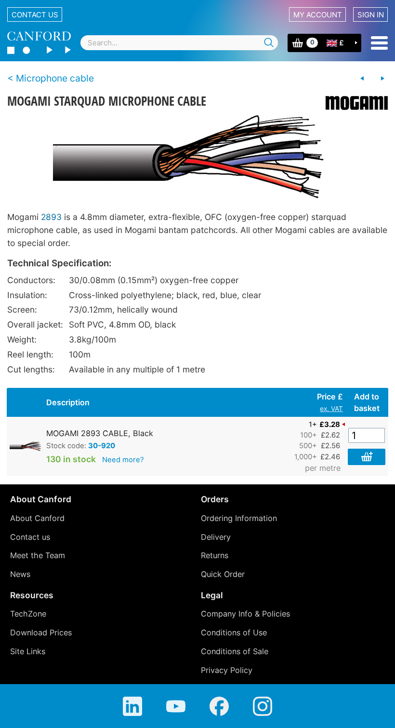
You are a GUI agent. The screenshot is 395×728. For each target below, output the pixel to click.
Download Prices (41, 632)
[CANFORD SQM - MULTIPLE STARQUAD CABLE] (382, 78)
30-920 (101, 445)
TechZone (28, 613)
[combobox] (179, 42)
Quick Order (223, 574)
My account (317, 14)
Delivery (216, 537)
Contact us (35, 14)
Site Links (27, 651)
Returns (214, 555)
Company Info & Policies (245, 613)
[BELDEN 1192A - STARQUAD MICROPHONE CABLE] (362, 78)
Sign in (370, 14)
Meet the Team (37, 555)
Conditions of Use (234, 632)
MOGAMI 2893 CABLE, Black (99, 433)
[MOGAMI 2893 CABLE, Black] (197, 157)
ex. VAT (331, 408)
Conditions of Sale (234, 651)
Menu (379, 43)
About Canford (37, 518)
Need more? (123, 459)
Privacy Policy (226, 670)
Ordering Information (239, 518)
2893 (51, 217)
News (20, 574)
